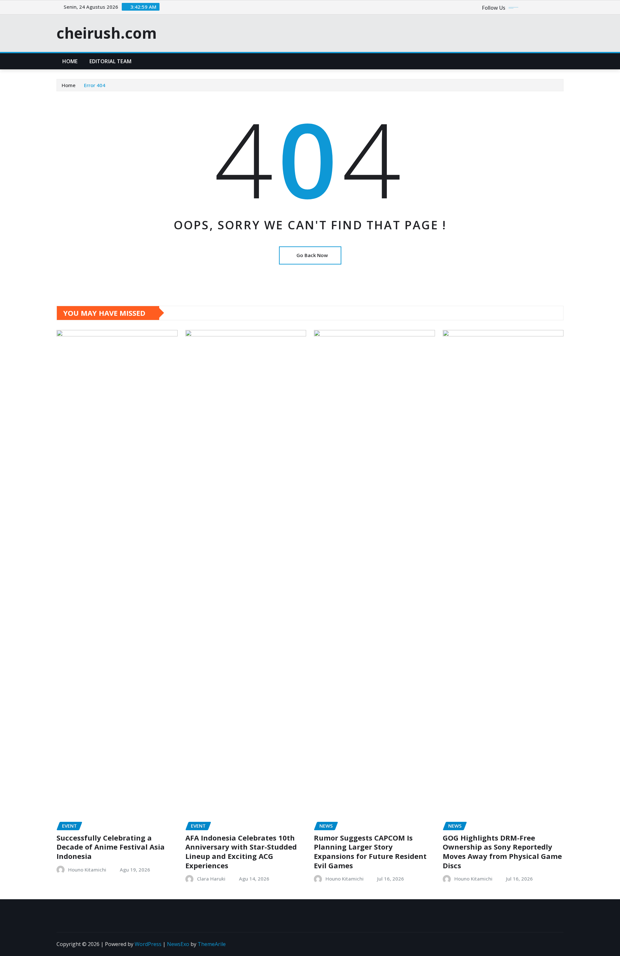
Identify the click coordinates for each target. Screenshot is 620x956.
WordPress (148, 944)
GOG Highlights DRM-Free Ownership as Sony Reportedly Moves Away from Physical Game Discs (502, 851)
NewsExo (178, 944)
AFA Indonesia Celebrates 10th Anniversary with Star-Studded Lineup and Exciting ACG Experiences (241, 851)
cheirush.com (107, 33)
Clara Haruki (211, 878)
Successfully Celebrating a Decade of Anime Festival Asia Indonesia (111, 847)
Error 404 (94, 85)
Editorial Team (110, 61)
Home (70, 61)
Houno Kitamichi (87, 869)
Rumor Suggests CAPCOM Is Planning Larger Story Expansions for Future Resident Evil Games (370, 851)
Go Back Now (312, 255)
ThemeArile (212, 944)
